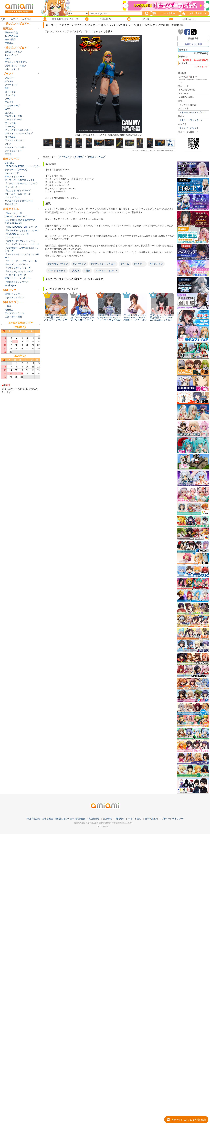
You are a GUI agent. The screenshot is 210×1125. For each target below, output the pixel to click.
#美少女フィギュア (58, 264)
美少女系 (78, 157)
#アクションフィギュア (103, 264)
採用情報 (107, 818)
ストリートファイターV (190, 120)
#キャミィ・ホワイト (106, 270)
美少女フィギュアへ (18, 23)
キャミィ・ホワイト (189, 128)
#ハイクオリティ (57, 270)
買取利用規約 (151, 818)
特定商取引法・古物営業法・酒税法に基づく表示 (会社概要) (56, 818)
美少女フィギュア (16, 47)
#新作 (87, 270)
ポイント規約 (134, 818)
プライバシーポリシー (172, 818)
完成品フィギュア (96, 157)
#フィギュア (79, 264)
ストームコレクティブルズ (192, 112)
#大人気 (75, 270)
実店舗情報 (94, 818)
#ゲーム (125, 264)
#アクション (156, 264)
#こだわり (139, 264)
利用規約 (120, 818)
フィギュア (64, 157)
